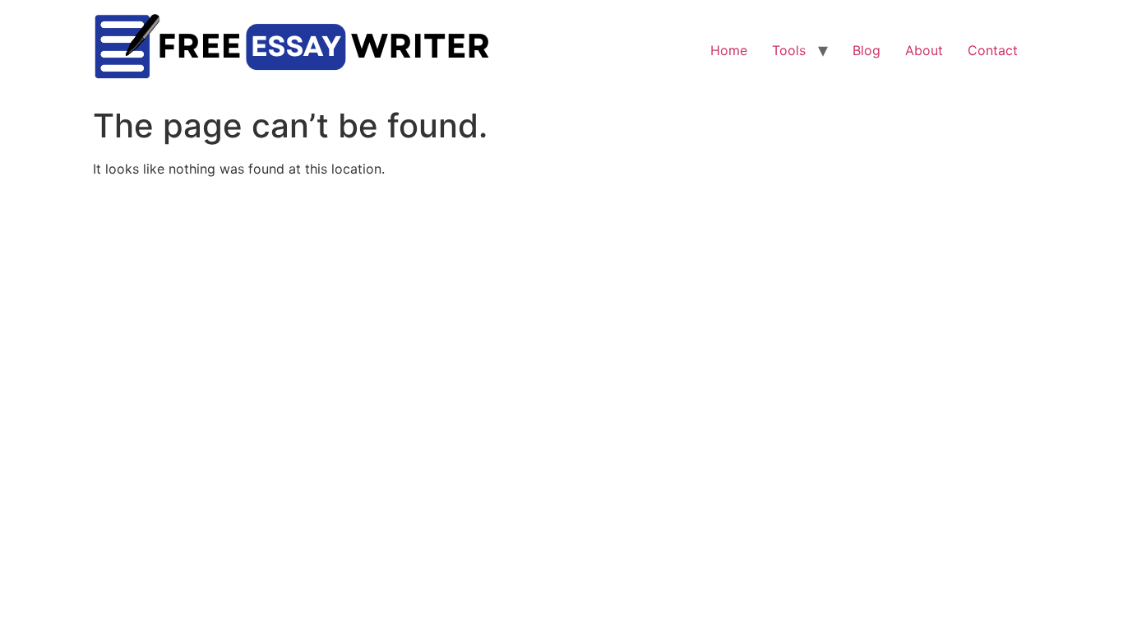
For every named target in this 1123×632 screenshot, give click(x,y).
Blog (866, 50)
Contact (993, 50)
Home (728, 50)
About (924, 50)
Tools (789, 50)
